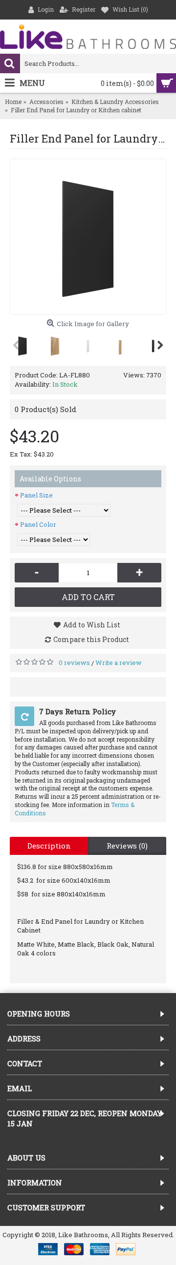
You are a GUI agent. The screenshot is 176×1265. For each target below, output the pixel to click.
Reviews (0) (127, 845)
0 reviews (74, 662)
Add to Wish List (91, 624)
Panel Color (38, 524)
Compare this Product (91, 639)
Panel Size (36, 495)
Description (49, 845)
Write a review (118, 662)
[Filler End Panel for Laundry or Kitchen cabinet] (88, 237)
